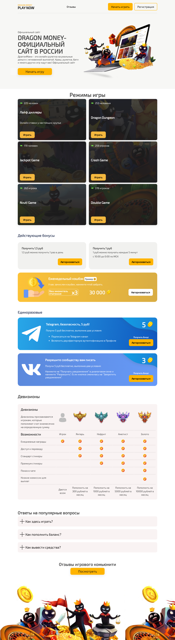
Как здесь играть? (39, 521)
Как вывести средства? (43, 547)
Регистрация (145, 6)
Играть (27, 134)
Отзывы (71, 6)
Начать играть (120, 6)
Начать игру (35, 71)
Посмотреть (87, 571)
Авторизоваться (70, 261)
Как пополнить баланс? (43, 534)
